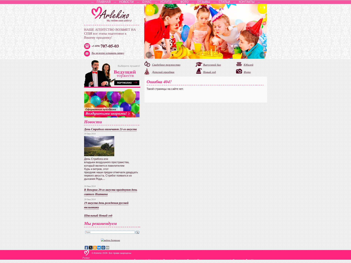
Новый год (209, 72)
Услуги (166, 1)
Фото (184, 1)
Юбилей (248, 64)
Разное (86, 257)
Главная (104, 1)
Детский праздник (163, 72)
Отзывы (203, 1)
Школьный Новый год (98, 215)
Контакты (246, 1)
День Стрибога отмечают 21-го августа (110, 129)
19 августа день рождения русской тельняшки (106, 205)
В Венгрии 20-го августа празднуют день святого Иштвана (110, 191)
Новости (126, 1)
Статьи (224, 1)
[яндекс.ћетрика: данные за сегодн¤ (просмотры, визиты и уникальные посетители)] (110, 240)
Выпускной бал (212, 64)
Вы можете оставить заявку (108, 53)
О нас (147, 1)
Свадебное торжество (166, 64)
